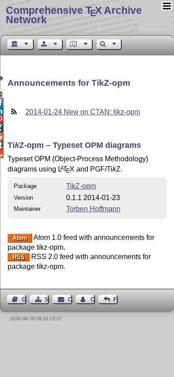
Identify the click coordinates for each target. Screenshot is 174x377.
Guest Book (24, 299)
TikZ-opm (81, 186)
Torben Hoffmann (93, 209)
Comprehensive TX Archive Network (74, 14)
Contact (70, 299)
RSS (18, 257)
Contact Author (93, 299)
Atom (19, 238)
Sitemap (47, 299)
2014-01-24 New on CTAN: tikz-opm (82, 112)
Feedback (115, 299)
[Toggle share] (2, 78)
